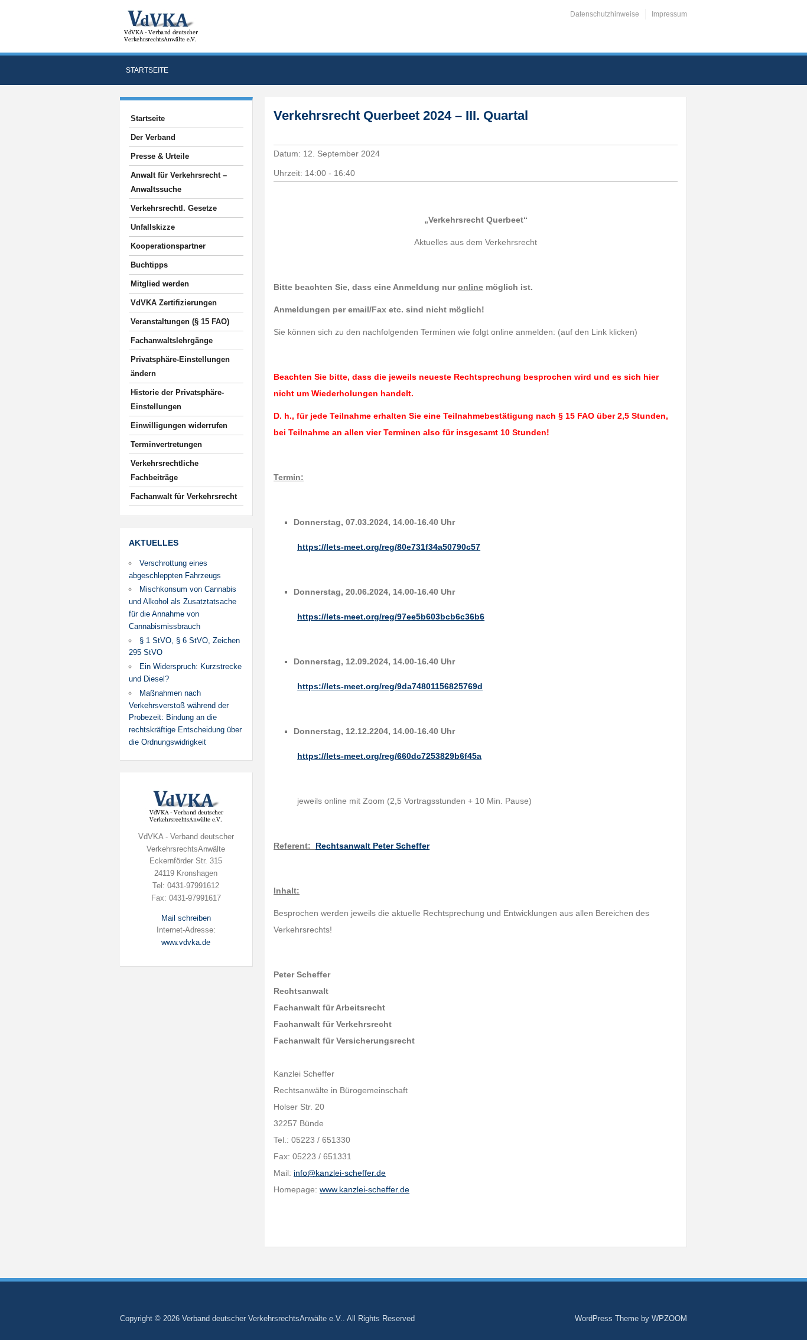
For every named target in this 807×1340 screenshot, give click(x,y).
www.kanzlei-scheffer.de (364, 1189)
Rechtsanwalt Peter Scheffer (372, 845)
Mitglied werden (160, 283)
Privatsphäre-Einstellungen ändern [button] (180, 366)
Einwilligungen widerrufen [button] (179, 425)
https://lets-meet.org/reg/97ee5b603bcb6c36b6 (390, 616)
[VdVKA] (160, 25)
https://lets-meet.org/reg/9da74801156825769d (390, 686)
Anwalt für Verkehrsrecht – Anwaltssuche (179, 182)
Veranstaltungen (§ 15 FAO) (180, 321)
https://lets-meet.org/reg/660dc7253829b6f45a (389, 756)
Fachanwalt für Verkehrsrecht (184, 496)
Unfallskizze (153, 227)
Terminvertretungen (166, 444)
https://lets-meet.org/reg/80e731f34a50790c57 (388, 547)
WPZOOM (669, 1318)
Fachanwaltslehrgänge (172, 340)
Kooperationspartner (168, 246)
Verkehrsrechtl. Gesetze (174, 208)
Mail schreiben (186, 918)
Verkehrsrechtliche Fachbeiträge (165, 470)
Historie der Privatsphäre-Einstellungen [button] (177, 399)
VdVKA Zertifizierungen (174, 302)
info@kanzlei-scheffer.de (340, 1173)
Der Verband (153, 137)
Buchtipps (149, 264)
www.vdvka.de (185, 942)
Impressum (669, 14)
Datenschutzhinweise (604, 14)
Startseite (147, 70)
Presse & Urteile (160, 156)
